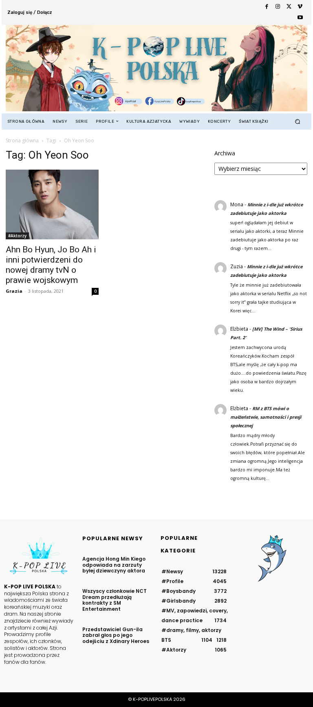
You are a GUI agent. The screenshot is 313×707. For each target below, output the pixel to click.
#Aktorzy (17, 236)
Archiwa (224, 153)
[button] (298, 121)
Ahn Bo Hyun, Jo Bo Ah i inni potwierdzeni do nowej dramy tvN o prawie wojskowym (51, 265)
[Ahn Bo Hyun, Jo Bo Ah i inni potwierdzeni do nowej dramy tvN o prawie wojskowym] (52, 204)
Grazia (14, 291)
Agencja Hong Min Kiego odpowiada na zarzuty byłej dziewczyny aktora (113, 564)
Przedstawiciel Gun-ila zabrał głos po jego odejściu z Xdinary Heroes (115, 635)
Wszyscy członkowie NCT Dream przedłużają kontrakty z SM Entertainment (114, 600)
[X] (288, 6)
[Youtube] (300, 17)
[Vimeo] (300, 6)
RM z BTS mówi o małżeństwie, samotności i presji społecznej (265, 417)
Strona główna (22, 140)
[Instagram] (277, 6)
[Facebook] (266, 6)
